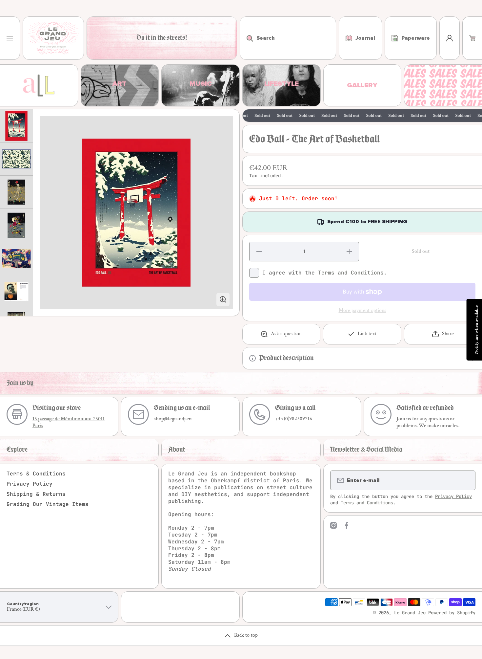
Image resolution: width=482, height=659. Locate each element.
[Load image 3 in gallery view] (16, 192)
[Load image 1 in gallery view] (16, 125)
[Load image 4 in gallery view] (16, 225)
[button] (472, 38)
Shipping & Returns (36, 494)
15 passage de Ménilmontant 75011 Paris (68, 422)
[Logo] (53, 38)
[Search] (246, 38)
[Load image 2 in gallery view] (16, 159)
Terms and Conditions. (352, 272)
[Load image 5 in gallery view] (16, 258)
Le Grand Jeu (410, 613)
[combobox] (288, 38)
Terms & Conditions (36, 473)
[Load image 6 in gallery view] (16, 291)
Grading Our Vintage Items (48, 504)
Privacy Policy (29, 483)
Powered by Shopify (451, 613)
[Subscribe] (466, 480)
